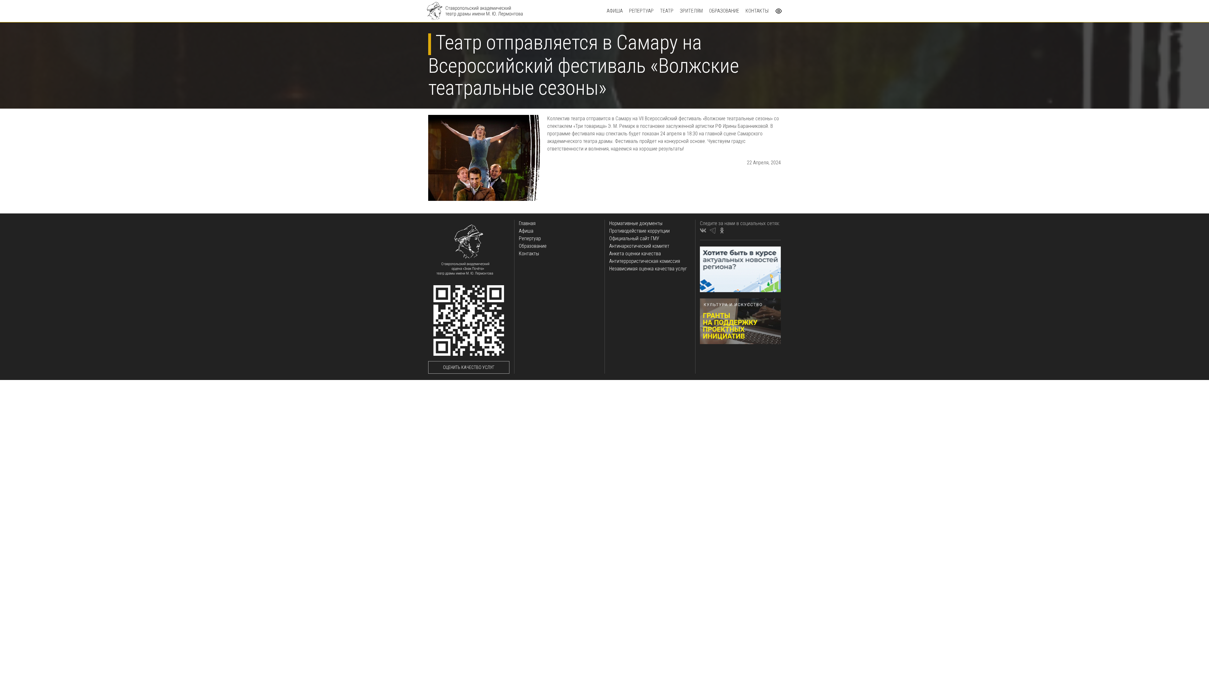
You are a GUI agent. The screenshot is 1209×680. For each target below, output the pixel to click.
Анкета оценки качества (635, 254)
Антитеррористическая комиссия (644, 261)
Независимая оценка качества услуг (648, 269)
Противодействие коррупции (639, 231)
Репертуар (641, 11)
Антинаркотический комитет (639, 246)
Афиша (615, 11)
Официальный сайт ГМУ (634, 238)
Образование (724, 11)
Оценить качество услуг (469, 367)
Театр (666, 11)
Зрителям (691, 11)
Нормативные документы (635, 223)
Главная (527, 223)
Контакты (757, 11)
